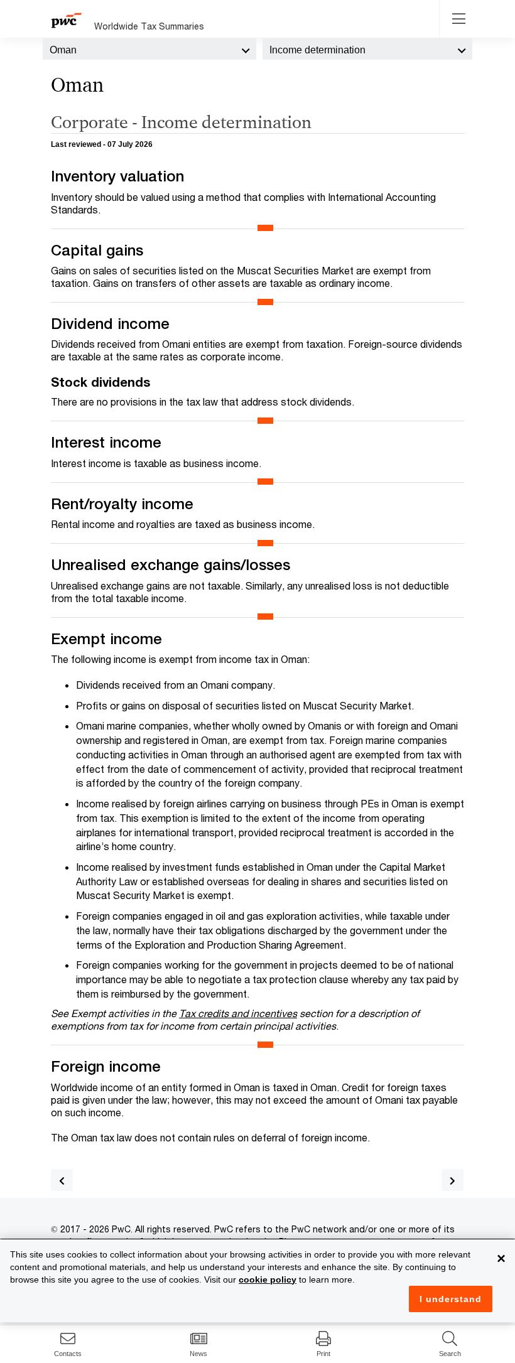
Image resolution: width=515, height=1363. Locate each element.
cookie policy (267, 1279)
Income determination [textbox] (317, 50)
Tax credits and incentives (238, 1013)
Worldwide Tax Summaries (149, 26)
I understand (451, 1299)
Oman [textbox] (63, 50)
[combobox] (149, 49)
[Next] (453, 1180)
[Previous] (62, 1180)
